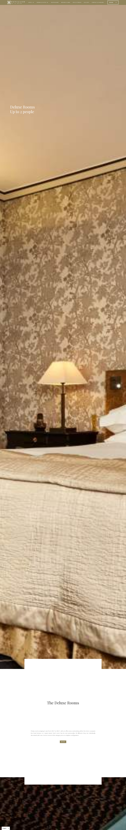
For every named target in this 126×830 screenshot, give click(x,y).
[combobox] (6, 828)
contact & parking (98, 2)
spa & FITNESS (77, 2)
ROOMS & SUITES (41, 2)
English (4, 828)
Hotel (30, 2)
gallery (86, 2)
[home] (16, 2)
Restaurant (55, 2)
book (63, 741)
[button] (31, 2)
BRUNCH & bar (65, 2)
